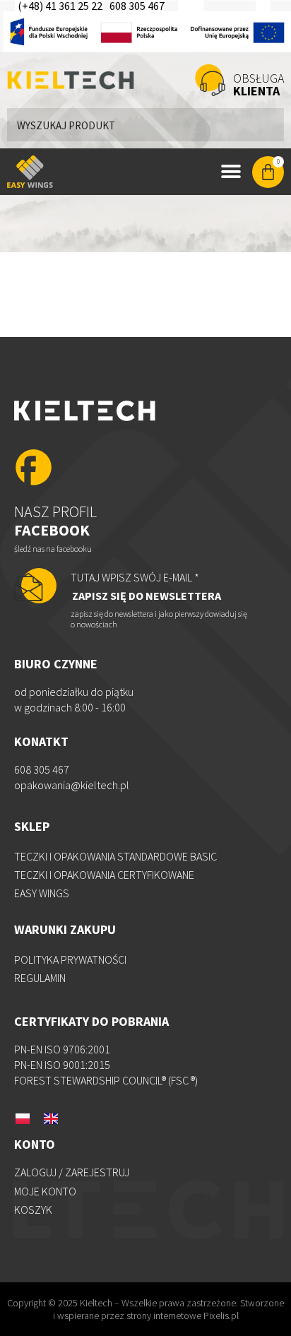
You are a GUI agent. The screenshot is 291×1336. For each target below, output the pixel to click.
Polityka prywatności (70, 959)
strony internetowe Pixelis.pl (182, 1315)
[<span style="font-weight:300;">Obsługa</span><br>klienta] (210, 80)
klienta (258, 84)
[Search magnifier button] (268, 124)
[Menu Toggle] (231, 171)
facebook (55, 521)
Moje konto (45, 1191)
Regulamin (40, 978)
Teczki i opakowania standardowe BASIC (115, 856)
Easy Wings (41, 893)
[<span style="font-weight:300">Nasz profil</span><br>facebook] (33, 468)
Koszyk (33, 1209)
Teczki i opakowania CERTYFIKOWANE (104, 875)
